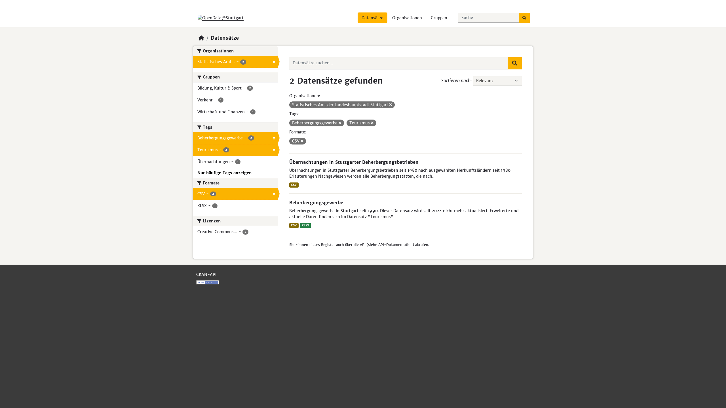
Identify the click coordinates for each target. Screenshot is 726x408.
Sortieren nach (455, 80)
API (363, 245)
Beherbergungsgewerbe (316, 202)
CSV (294, 185)
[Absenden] (524, 18)
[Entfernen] (390, 104)
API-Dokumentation (395, 245)
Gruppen (439, 17)
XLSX (305, 225)
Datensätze (372, 17)
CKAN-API (206, 274)
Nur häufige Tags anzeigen (224, 172)
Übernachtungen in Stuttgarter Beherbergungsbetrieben (354, 162)
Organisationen (407, 17)
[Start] (201, 38)
